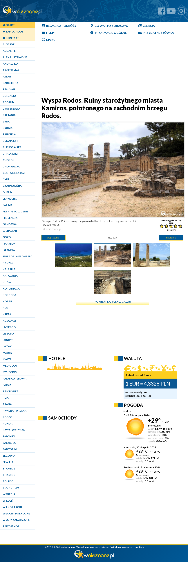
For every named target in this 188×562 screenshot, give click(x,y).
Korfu (7, 301)
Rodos (7, 417)
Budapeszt (10, 140)
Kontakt (12, 37)
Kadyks (8, 262)
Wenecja (9, 494)
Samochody (14, 31)
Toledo (8, 481)
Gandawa (10, 224)
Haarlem (9, 243)
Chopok (9, 160)
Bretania (9, 115)
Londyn (8, 339)
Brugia (7, 127)
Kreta (7, 314)
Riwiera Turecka (14, 410)
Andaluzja (10, 63)
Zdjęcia (149, 25)
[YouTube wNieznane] (171, 12)
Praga (7, 404)
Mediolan (10, 365)
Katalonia (10, 275)
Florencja (10, 217)
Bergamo (9, 95)
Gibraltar (10, 230)
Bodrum (9, 102)
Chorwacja (11, 166)
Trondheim (11, 487)
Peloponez (10, 391)
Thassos (9, 474)
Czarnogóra (12, 185)
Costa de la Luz (14, 172)
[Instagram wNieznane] (181, 12)
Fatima (7, 205)
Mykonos (10, 372)
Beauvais (9, 89)
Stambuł (9, 468)
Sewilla (8, 462)
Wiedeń (8, 500)
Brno (6, 121)
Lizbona (8, 333)
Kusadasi (9, 320)
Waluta (133, 358)
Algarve (9, 44)
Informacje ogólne (111, 32)
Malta (7, 359)
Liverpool (10, 327)
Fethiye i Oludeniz (15, 211)
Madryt (8, 352)
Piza (6, 397)
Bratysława (11, 108)
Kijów (7, 282)
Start (10, 25)
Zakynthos (11, 526)
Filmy (50, 32)
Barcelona (10, 82)
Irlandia (9, 250)
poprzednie (53, 237)
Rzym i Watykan (14, 429)
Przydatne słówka (158, 32)
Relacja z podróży (61, 25)
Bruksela (9, 134)
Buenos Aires (12, 147)
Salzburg (9, 442)
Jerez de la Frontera (17, 256)
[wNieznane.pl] (94, 557)
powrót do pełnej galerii (113, 301)
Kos (5, 307)
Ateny (7, 76)
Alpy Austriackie (15, 57)
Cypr (6, 179)
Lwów (7, 346)
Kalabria (9, 269)
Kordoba (9, 295)
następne (171, 237)
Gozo (7, 237)
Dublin (7, 192)
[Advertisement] (112, 70)
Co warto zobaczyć (111, 25)
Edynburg (10, 198)
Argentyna (11, 70)
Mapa (50, 39)
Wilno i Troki (12, 507)
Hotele (56, 358)
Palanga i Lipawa (14, 378)
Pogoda (133, 405)
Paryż (7, 384)
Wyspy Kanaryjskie (16, 519)
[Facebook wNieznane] (161, 12)
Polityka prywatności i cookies (127, 547)
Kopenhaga (11, 288)
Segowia (9, 455)
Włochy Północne (16, 513)
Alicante (9, 50)
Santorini (10, 449)
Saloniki (9, 436)
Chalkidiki (10, 153)
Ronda (7, 423)
